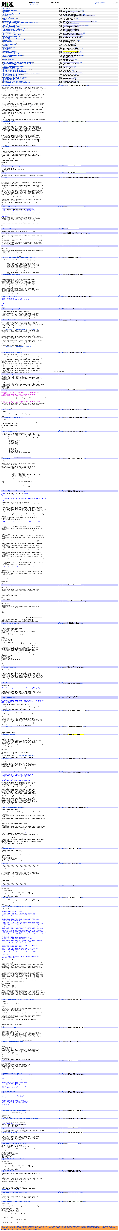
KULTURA (16, 1228)
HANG (63, 1226)
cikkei (83, 10)
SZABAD (104, 1228)
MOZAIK (45, 1228)
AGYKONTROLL (5, 1226)
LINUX (21, 1228)
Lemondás (115, 3)
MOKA (40, 1228)
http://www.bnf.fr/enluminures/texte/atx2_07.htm (18, 346)
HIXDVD (86, 1226)
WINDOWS (38, 1229)
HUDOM (91, 1226)
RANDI (85, 1228)
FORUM (55, 1226)
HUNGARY (97, 1226)
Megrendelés (98, 3)
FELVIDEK (40, 1226)
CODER (30, 1226)
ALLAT (12, 1226)
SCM (95, 1228)
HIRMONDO (80, 1226)
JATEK (102, 1226)
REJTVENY (90, 1228)
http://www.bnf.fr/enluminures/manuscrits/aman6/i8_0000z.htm (22, 329)
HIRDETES (73, 1226)
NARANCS (51, 1228)
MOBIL (36, 1228)
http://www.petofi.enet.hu (30, 105)
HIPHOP (67, 1226)
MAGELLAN (26, 1228)
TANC (113, 1228)
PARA (81, 1228)
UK (12, 1229)
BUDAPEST (25, 1226)
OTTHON (69, 1228)
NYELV (65, 1228)
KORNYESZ (4, 1228)
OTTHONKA (76, 1228)
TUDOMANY (7, 1229)
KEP (106, 1226)
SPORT (99, 1228)
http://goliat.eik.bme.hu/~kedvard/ (11, 1189)
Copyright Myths (33, 4)
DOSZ (35, 1226)
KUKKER (10, 1228)
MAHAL (32, 1228)
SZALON (109, 1228)
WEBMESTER (31, 1229)
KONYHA (109, 1226)
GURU (59, 1226)
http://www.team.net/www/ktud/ (27, 755)
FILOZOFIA (49, 1226)
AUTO (16, 1226)
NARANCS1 (57, 1228)
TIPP (33, 2)
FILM (44, 1226)
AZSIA (19, 1226)
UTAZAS (16, 1229)
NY (62, 1228)
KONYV (115, 1226)
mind (16, 10)
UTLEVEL (21, 1229)
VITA (25, 1229)
